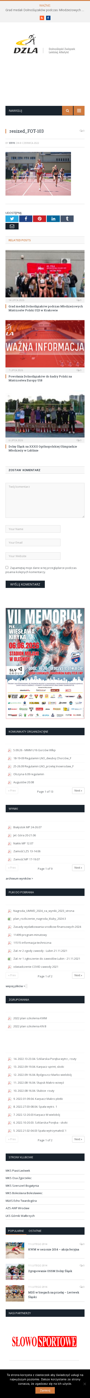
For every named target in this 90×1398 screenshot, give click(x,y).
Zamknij (45, 1390)
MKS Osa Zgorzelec (18, 1178)
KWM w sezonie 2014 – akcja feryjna (53, 1249)
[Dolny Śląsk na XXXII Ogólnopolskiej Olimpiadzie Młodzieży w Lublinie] (45, 416)
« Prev (12, 790)
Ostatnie (35, 1231)
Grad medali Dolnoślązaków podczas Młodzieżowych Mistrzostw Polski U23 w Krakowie (46, 10)
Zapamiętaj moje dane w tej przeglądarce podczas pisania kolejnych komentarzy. (41, 570)
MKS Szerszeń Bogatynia (22, 1186)
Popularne (16, 1231)
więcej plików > (15, 986)
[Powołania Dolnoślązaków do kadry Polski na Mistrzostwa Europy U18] (45, 346)
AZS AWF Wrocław (17, 1208)
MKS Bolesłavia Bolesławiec (24, 1193)
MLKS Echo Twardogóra (21, 1201)
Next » (78, 790)
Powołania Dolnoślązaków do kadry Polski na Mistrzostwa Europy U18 (40, 378)
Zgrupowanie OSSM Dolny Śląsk (50, 1271)
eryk (12, 143)
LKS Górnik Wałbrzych (20, 1216)
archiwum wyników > (19, 878)
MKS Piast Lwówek (18, 1170)
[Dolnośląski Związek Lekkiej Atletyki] (45, 45)
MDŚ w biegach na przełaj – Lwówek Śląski (53, 1294)
